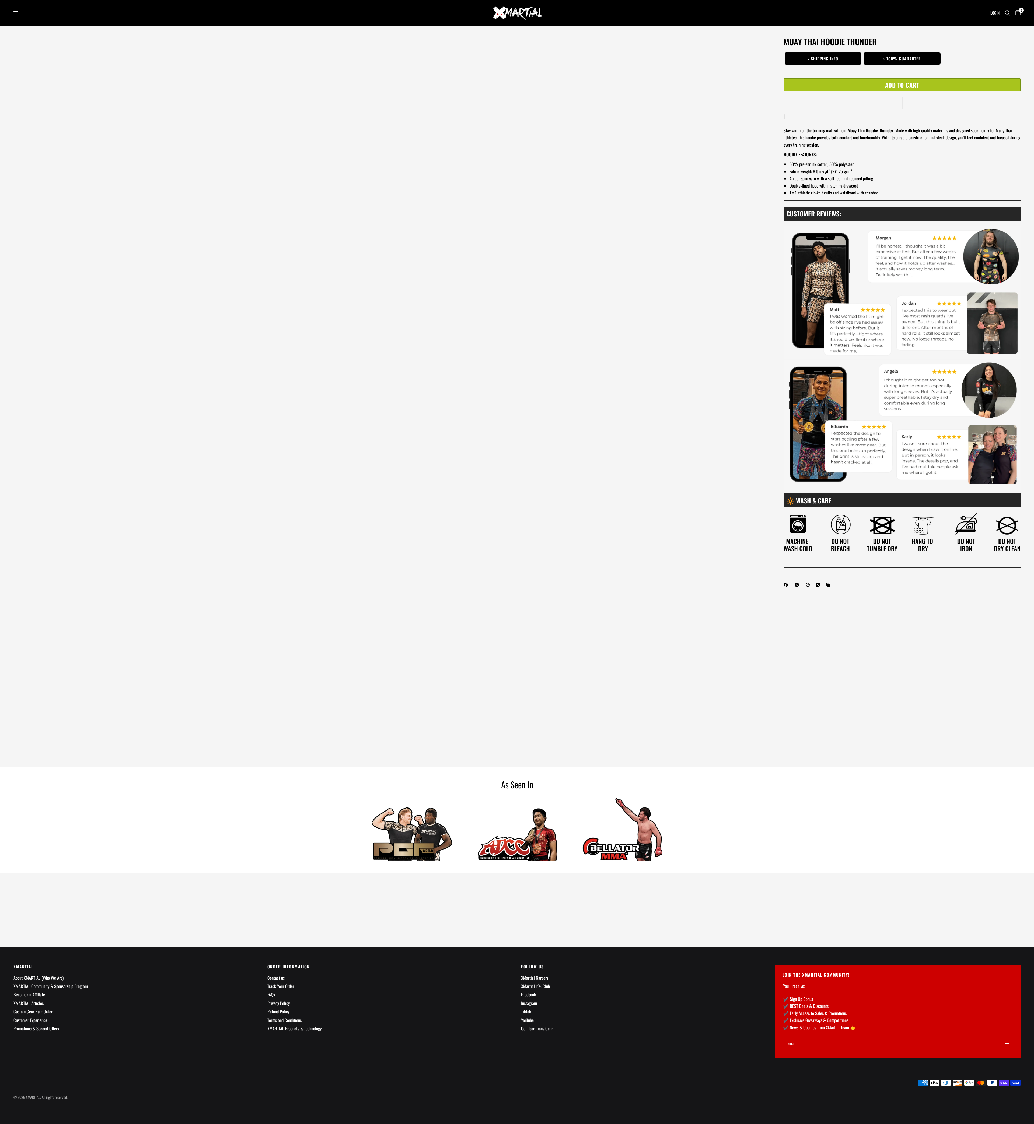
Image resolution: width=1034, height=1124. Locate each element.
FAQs (271, 994)
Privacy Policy (278, 1003)
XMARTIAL (23, 967)
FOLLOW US (532, 967)
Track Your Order (280, 986)
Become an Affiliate (29, 994)
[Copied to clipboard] (829, 585)
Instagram (529, 1003)
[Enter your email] (1007, 1043)
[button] (902, 103)
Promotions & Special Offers (36, 1028)
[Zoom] (756, 48)
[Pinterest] (809, 585)
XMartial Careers (534, 977)
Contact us (276, 977)
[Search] (1007, 13)
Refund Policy (278, 1011)
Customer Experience (30, 1020)
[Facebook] (787, 585)
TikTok (526, 1011)
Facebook (528, 994)
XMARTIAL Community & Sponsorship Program (50, 986)
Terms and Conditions (284, 1020)
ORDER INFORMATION (288, 967)
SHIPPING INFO (823, 58)
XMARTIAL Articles (28, 1003)
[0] (1017, 13)
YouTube (527, 1020)
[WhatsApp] (819, 585)
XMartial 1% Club (535, 986)
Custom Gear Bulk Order (33, 1011)
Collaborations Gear (537, 1028)
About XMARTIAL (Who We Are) (38, 977)
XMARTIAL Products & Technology (294, 1028)
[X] (798, 585)
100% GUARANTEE (902, 58)
